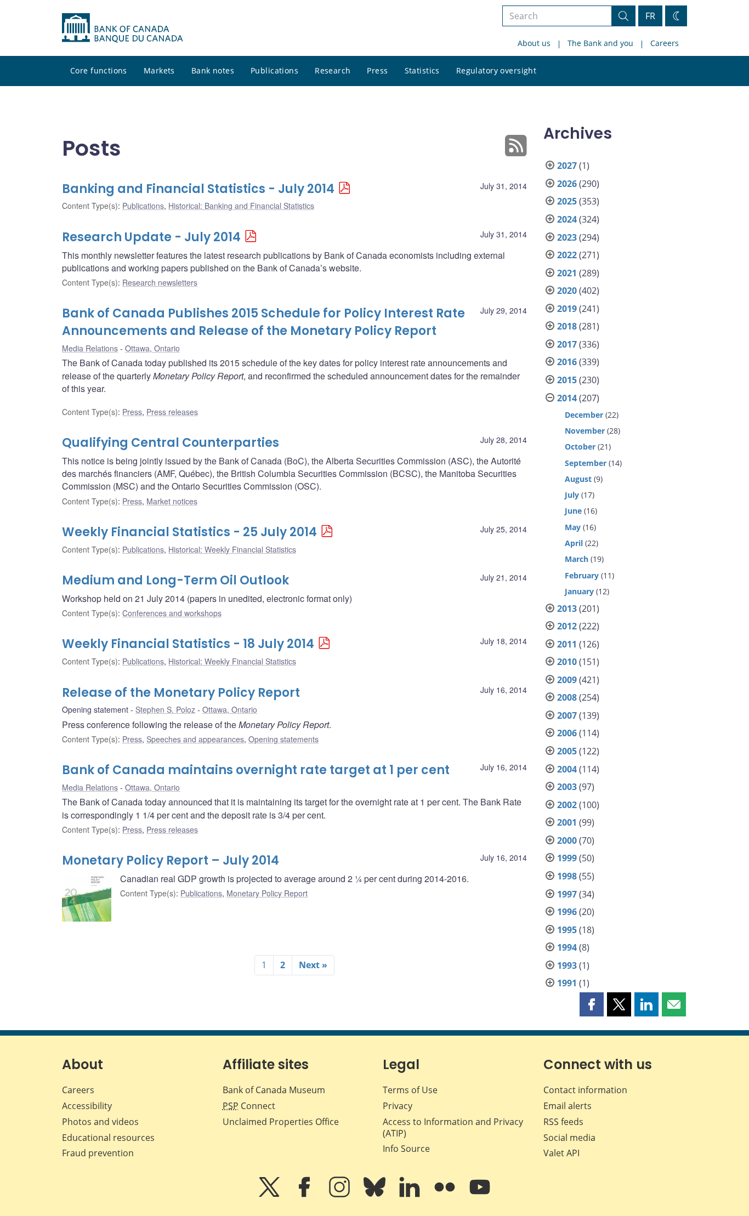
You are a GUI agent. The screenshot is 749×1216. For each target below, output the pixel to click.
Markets (159, 70)
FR (650, 16)
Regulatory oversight (496, 70)
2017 (567, 344)
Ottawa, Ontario (152, 348)
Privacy (397, 1106)
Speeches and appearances (195, 739)
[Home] (122, 28)
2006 (567, 733)
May (573, 527)
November (585, 430)
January (579, 591)
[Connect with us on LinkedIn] (410, 1195)
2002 (567, 805)
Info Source (406, 1149)
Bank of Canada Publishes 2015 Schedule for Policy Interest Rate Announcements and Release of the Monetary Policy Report (263, 322)
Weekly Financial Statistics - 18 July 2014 (188, 643)
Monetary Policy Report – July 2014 (170, 860)
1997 (567, 894)
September (585, 463)
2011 (567, 644)
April (574, 543)
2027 (567, 166)
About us (534, 43)
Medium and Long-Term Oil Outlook (175, 580)
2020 (567, 291)
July (572, 495)
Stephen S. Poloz (165, 709)
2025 (567, 201)
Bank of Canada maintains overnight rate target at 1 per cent (256, 770)
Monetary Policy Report (267, 893)
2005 (567, 751)
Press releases (172, 411)
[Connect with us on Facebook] (305, 1195)
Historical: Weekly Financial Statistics (232, 549)
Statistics (422, 70)
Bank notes (212, 70)
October (580, 446)
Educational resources (108, 1138)
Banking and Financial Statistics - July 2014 (198, 188)
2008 (567, 697)
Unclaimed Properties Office (281, 1122)
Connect (249, 1106)
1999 (567, 858)
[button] (592, 1004)
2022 (567, 255)
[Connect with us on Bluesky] (375, 1195)
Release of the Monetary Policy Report (181, 692)
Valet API (561, 1153)
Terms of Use (410, 1090)
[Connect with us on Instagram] (340, 1195)
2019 (567, 309)
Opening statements (283, 739)
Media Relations (90, 348)
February (582, 575)
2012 (567, 626)
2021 (567, 273)
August (578, 479)
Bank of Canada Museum (274, 1090)
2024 (567, 219)
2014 (567, 398)
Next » (313, 965)
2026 (567, 184)
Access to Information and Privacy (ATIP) (453, 1127)
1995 (567, 930)
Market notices (171, 501)
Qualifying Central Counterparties (170, 442)
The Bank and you (600, 43)
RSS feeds (563, 1122)
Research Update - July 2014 (151, 237)
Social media (569, 1138)
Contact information (585, 1090)
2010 (567, 662)
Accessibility (87, 1106)
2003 (567, 787)
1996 (567, 912)
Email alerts (567, 1106)
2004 (567, 769)
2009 (567, 680)
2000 (567, 840)
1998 (567, 876)
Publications (274, 70)
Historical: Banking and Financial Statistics (241, 205)
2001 (567, 822)
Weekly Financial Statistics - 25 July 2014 (189, 532)
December (584, 415)
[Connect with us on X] (270, 1195)
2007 (567, 715)
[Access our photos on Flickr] (445, 1195)
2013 (567, 609)
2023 (567, 237)
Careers (664, 43)
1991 (567, 983)
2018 (567, 326)
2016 (567, 362)
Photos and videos (100, 1122)
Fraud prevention (98, 1153)
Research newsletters (159, 282)
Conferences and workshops (172, 612)
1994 (567, 947)
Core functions (98, 70)
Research (332, 70)
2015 (567, 380)
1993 (567, 965)
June (573, 510)
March (576, 559)
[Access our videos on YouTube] (479, 1195)
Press (377, 70)
